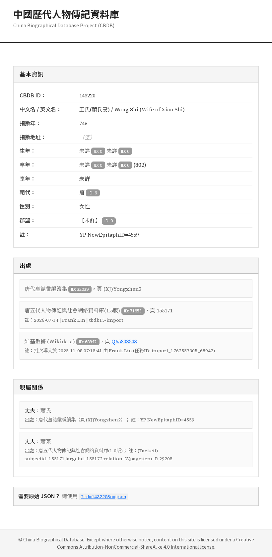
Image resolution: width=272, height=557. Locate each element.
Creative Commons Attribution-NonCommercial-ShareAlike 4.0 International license (155, 543)
